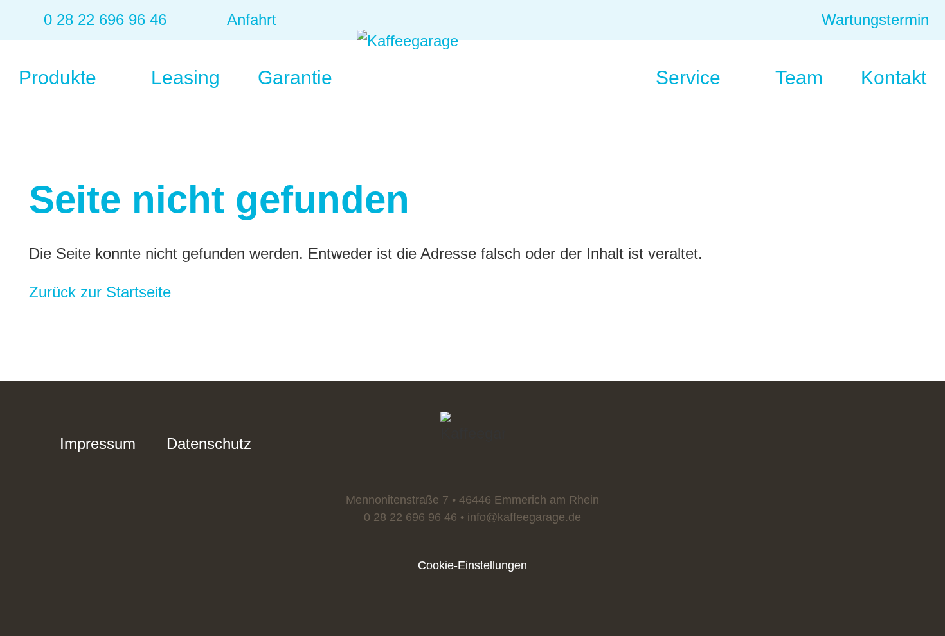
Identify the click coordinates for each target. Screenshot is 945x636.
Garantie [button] (298, 77)
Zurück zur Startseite (100, 292)
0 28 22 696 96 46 (410, 517)
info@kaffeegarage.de (524, 517)
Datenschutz (208, 443)
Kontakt (893, 77)
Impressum (98, 443)
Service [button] (691, 77)
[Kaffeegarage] (472, 66)
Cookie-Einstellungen (472, 565)
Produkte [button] (60, 77)
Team (799, 77)
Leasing (185, 77)
